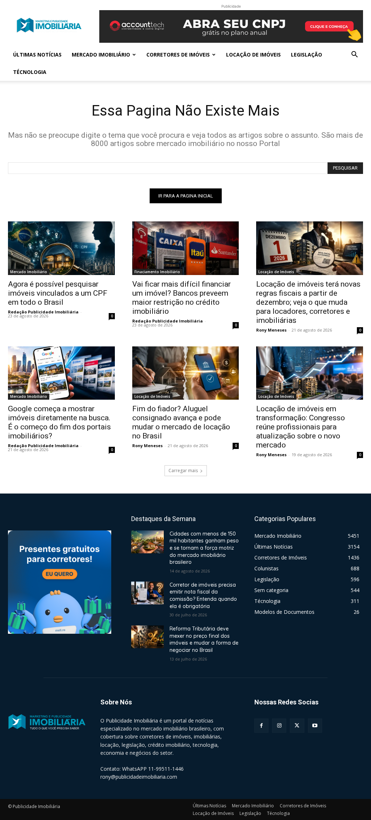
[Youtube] (315, 726)
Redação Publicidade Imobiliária (43, 312)
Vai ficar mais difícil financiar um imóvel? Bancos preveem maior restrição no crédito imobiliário (181, 298)
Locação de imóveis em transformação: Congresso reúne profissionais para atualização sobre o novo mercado (300, 426)
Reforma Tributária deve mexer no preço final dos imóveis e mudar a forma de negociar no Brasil (204, 639)
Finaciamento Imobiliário (157, 271)
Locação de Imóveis (253, 54)
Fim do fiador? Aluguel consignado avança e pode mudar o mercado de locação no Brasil (181, 422)
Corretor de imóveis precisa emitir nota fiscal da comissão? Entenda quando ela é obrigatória (203, 595)
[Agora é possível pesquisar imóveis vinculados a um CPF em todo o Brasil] (61, 248)
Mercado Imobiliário (101, 54)
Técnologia (29, 71)
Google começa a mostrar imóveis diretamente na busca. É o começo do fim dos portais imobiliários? (59, 422)
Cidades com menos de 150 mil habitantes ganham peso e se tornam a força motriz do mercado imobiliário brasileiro (204, 547)
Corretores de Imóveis (178, 54)
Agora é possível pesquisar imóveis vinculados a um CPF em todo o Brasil (57, 293)
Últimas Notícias (37, 54)
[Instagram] (279, 726)
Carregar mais (183, 470)
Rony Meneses (271, 330)
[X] (297, 726)
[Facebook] (261, 726)
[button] (354, 55)
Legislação (306, 54)
